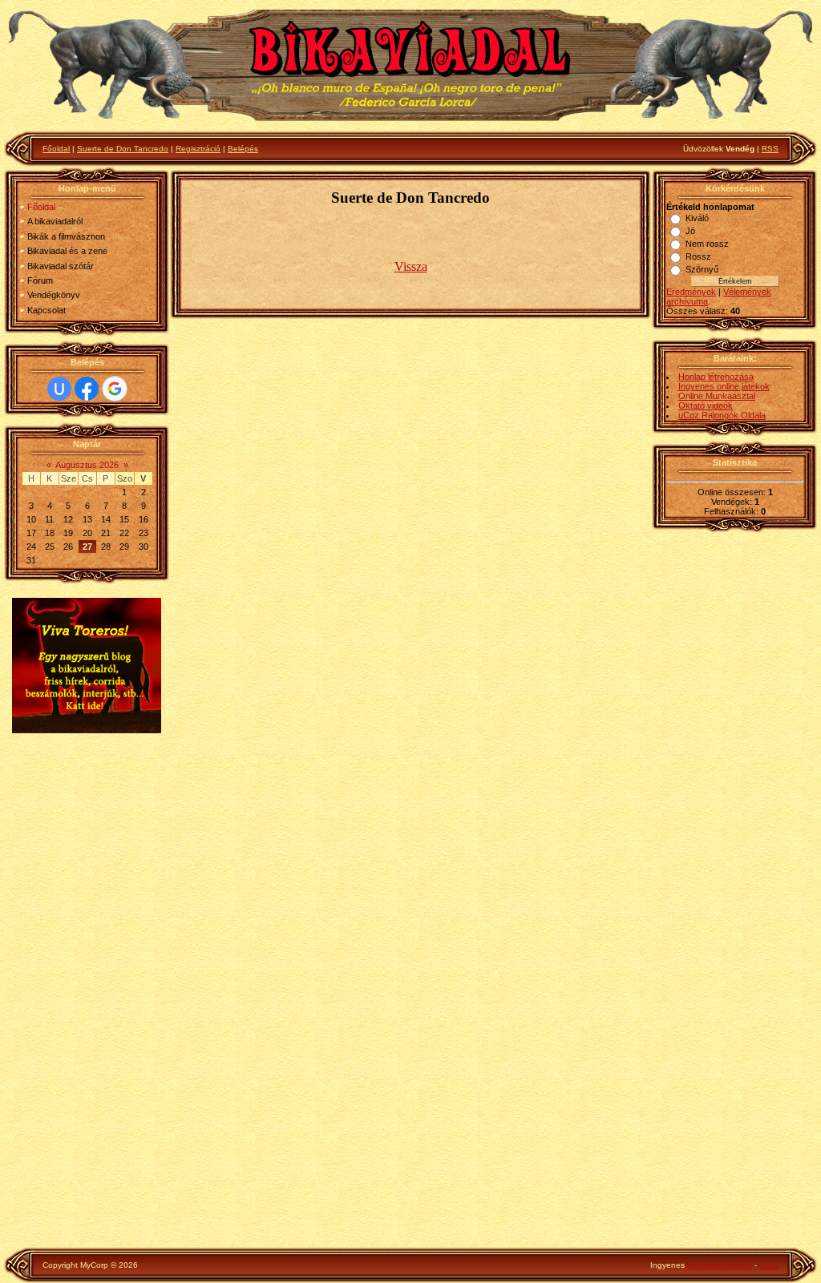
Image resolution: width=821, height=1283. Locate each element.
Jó (690, 231)
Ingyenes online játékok (724, 386)
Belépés (243, 148)
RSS (770, 148)
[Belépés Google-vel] (114, 388)
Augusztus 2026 (87, 465)
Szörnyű (702, 269)
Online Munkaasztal (716, 396)
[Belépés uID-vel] (59, 389)
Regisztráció (198, 148)
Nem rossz (707, 243)
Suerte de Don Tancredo (122, 148)
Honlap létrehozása (716, 376)
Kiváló (697, 218)
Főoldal (56, 148)
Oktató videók (705, 405)
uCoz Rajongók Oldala (722, 415)
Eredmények (691, 292)
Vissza (410, 266)
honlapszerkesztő (719, 1265)
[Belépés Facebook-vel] (87, 389)
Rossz (698, 256)
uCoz (769, 1265)
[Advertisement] (86, 992)
